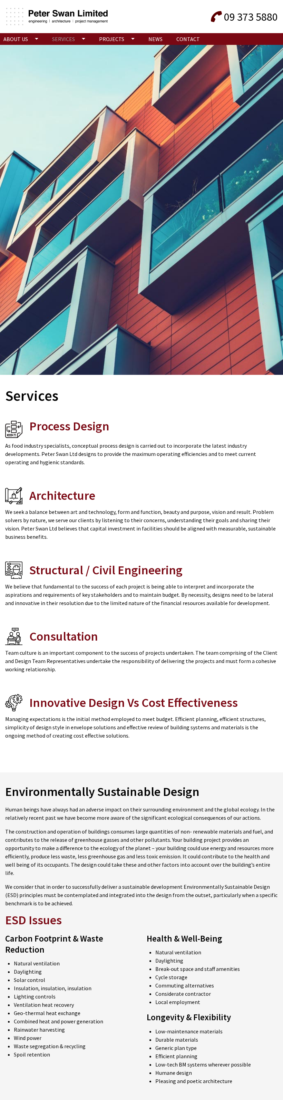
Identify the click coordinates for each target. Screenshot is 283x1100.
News (155, 39)
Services (63, 39)
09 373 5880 (251, 17)
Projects (111, 39)
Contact (188, 39)
